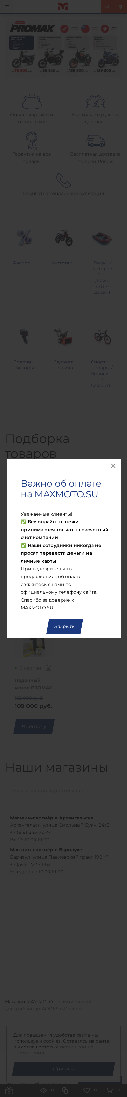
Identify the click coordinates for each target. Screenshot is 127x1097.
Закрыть (64, 626)
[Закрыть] (113, 466)
